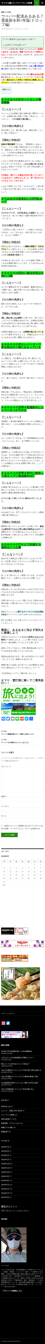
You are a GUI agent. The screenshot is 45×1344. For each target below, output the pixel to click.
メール (5, 806)
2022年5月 (5, 1193)
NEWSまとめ (6, 1106)
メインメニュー (42, 3)
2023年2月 (5, 1155)
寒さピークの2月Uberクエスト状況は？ (15, 1064)
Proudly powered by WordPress (10, 1341)
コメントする (24, 29)
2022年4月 (5, 1197)
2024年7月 (5, 1147)
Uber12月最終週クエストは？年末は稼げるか (17, 1089)
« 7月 (3, 885)
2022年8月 (5, 1180)
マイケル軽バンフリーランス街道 (16, 3)
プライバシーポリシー (8, 1013)
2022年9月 (5, 1176)
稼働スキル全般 (6, 12)
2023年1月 (5, 1159)
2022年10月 (5, 1172)
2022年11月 (5, 1168)
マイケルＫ (15, 29)
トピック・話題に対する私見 (11, 1111)
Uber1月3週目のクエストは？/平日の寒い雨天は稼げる (21, 1070)
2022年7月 (5, 1185)
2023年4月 (5, 1151)
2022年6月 (5, 1189)
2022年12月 (5, 1164)
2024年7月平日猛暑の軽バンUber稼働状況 (16, 1051)
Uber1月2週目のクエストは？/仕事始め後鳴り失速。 (20, 1076)
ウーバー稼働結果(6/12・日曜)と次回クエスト (17, 732)
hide (8, 89)
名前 (4, 796)
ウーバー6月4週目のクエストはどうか (15, 741)
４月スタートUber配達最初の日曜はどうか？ (17, 1057)
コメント (6, 766)
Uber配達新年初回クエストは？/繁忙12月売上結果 (19, 1083)
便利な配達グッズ (7, 1119)
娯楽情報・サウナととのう (11, 1123)
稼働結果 (4, 1132)
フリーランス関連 (7, 1115)
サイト (4, 816)
